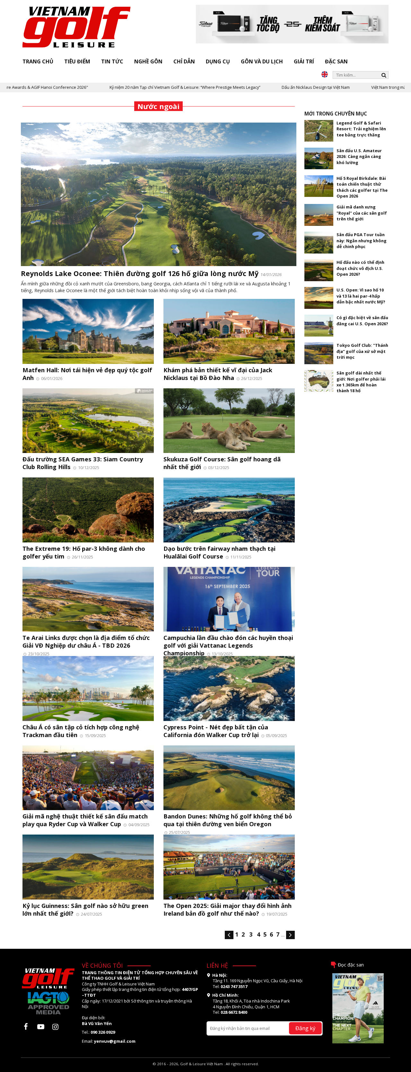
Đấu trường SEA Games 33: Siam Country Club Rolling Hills (82, 463)
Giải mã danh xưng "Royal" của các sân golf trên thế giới (362, 213)
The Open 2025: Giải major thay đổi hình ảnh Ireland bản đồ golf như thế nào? (227, 909)
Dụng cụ (218, 61)
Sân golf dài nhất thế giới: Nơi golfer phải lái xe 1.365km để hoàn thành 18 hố (361, 381)
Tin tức (112, 61)
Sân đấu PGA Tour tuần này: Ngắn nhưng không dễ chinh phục (362, 240)
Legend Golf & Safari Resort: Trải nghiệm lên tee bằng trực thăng (361, 129)
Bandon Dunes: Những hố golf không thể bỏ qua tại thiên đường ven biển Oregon (227, 820)
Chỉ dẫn (184, 61)
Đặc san (336, 61)
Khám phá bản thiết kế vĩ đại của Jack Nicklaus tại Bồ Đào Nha (217, 374)
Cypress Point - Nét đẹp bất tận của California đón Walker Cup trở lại (215, 731)
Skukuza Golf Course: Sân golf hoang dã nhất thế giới (222, 463)
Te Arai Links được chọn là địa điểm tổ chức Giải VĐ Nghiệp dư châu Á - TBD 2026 (86, 641)
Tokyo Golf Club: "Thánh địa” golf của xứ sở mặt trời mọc (362, 351)
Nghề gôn (148, 61)
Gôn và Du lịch (262, 61)
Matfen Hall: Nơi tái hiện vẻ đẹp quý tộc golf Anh (87, 374)
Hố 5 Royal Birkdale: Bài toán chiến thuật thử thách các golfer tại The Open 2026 (362, 187)
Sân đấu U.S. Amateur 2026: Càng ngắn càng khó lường (359, 156)
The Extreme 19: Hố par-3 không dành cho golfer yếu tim (83, 552)
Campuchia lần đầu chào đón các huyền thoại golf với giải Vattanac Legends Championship (228, 645)
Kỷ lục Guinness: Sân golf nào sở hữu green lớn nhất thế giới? (85, 909)
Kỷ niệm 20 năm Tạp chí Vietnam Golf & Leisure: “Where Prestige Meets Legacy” (150, 87)
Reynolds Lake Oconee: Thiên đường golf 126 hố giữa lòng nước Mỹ (139, 273)
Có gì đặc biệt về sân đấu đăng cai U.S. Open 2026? (362, 320)
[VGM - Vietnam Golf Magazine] (76, 27)
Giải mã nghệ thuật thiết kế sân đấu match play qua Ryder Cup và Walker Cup (85, 820)
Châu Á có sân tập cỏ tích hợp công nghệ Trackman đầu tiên (80, 731)
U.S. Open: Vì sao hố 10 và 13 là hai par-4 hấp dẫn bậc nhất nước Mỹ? (361, 296)
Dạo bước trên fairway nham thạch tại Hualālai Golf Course (219, 552)
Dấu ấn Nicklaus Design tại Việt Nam (281, 87)
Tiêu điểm (77, 61)
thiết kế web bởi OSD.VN (205, 1069)
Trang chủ (37, 61)
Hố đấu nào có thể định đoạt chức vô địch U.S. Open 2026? (360, 268)
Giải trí (304, 61)
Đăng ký (305, 1028)
